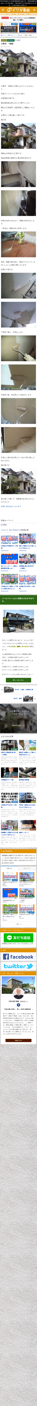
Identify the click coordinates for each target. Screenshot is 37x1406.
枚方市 (7, 858)
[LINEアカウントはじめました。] (18, 937)
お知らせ (4, 40)
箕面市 (12, 863)
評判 (30, 855)
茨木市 (26, 858)
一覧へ (18, 924)
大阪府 (10, 855)
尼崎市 (10, 860)
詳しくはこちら (18, 680)
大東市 (18, 40)
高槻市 (12, 858)
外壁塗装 (5, 855)
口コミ (22, 858)
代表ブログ (18, 1040)
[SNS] (18, 956)
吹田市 (31, 860)
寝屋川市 (21, 855)
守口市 (15, 855)
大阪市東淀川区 (23, 860)
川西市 (15, 860)
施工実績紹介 (10, 40)
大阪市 (26, 855)
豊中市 (17, 858)
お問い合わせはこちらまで (11, 506)
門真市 (6, 860)
